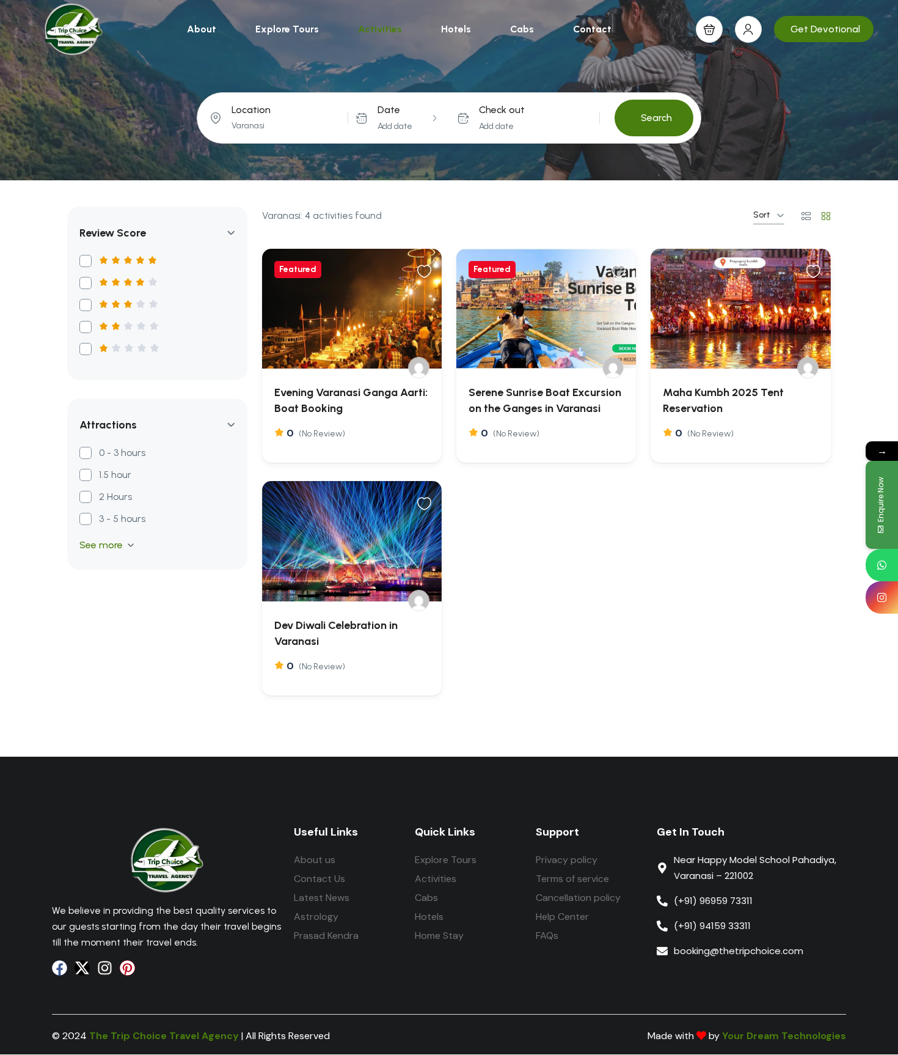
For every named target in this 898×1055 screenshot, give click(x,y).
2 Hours (115, 496)
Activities (380, 29)
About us (314, 859)
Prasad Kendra (326, 935)
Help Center (562, 916)
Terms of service (572, 878)
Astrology (316, 916)
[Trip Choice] (418, 367)
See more (101, 545)
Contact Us (319, 878)
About (201, 29)
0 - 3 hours (122, 452)
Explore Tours (287, 29)
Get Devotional (825, 29)
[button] (709, 29)
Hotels (456, 29)
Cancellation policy (578, 897)
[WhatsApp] (882, 565)
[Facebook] (59, 968)
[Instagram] (104, 968)
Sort (761, 215)
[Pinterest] (127, 968)
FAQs (547, 935)
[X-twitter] (82, 968)
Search (656, 117)
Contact (592, 29)
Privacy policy (566, 859)
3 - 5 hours (122, 518)
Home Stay (439, 935)
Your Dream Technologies (784, 1035)
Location (251, 110)
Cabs (522, 29)
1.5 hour (115, 474)
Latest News (321, 897)
